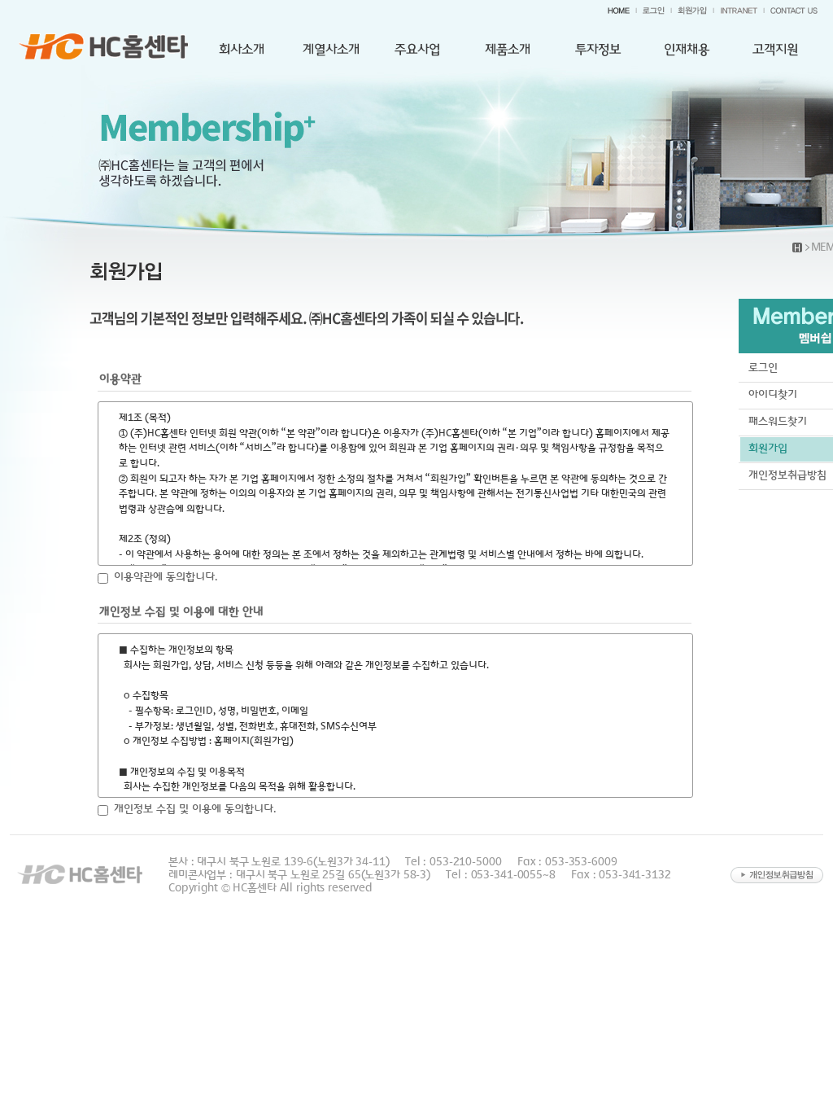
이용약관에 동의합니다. (166, 577)
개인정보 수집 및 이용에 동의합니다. (195, 809)
